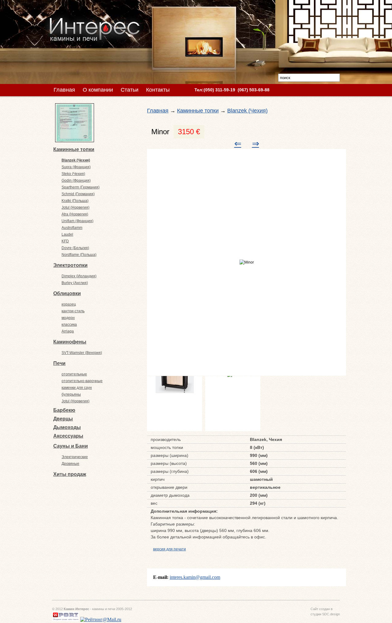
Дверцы (63, 418)
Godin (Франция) (76, 180)
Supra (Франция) (76, 167)
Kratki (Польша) (75, 201)
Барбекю (64, 410)
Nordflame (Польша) (79, 255)
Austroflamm (72, 228)
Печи (59, 363)
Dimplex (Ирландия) (79, 276)
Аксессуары (68, 436)
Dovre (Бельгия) (75, 248)
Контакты (158, 90)
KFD (65, 241)
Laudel (67, 234)
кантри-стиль (73, 311)
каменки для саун (77, 388)
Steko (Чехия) (73, 174)
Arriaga (68, 331)
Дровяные (70, 464)
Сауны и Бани (70, 446)
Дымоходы (67, 427)
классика (69, 324)
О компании (98, 90)
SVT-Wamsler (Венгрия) (82, 353)
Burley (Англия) (75, 283)
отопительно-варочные (82, 381)
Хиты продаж (69, 474)
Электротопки (70, 265)
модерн (68, 318)
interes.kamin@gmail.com (195, 577)
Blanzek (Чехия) (76, 160)
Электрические (75, 457)
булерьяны (71, 394)
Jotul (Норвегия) (75, 207)
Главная (64, 90)
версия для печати (169, 549)
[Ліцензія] (74, 140)
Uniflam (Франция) (77, 221)
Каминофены (69, 341)
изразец (69, 304)
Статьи (129, 90)
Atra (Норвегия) (75, 214)
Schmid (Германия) (78, 194)
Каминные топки (73, 149)
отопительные (74, 374)
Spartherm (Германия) (81, 187)
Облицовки (67, 293)
